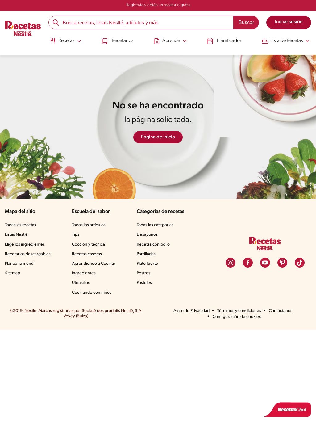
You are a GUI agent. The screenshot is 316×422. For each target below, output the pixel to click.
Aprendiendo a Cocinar (93, 263)
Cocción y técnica (88, 244)
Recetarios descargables (28, 254)
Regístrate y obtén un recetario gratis (158, 5)
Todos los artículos (89, 225)
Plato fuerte (147, 263)
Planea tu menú (19, 263)
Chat (287, 409)
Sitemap (12, 273)
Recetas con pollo (153, 244)
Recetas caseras (87, 254)
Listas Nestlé (16, 234)
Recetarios (122, 40)
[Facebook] (247, 262)
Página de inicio (158, 137)
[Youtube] (265, 262)
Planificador (229, 40)
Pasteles (144, 283)
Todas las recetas (20, 225)
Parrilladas (146, 254)
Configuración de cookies (237, 316)
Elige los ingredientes (25, 244)
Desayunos (147, 234)
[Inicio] (23, 29)
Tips (75, 234)
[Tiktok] (299, 262)
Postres (143, 273)
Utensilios (81, 283)
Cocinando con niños (91, 292)
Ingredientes (84, 273)
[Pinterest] (282, 262)
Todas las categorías (155, 225)
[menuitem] (65, 43)
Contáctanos (280, 311)
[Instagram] (230, 262)
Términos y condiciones (239, 311)
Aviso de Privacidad (191, 311)
